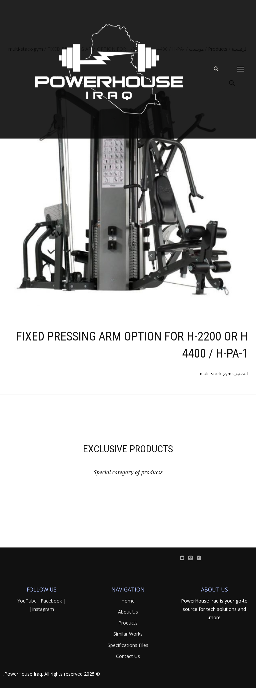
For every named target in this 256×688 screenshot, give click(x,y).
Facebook (51, 601)
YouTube (27, 601)
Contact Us (128, 656)
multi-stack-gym (215, 374)
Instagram (43, 609)
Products (128, 623)
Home (128, 601)
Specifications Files (128, 645)
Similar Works (128, 634)
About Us (128, 612)
